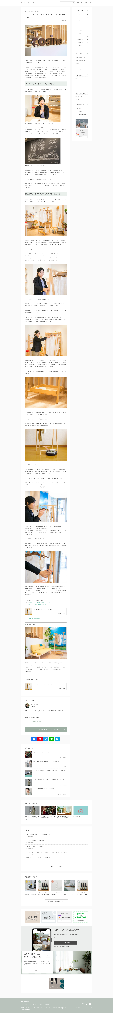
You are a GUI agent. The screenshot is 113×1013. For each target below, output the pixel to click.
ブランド (77, 88)
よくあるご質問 (55, 2)
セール (77, 81)
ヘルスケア (78, 36)
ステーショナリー (79, 33)
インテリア (78, 20)
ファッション (78, 14)
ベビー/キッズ (79, 45)
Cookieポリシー (49, 1007)
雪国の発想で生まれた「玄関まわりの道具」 (40, 602)
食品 (76, 48)
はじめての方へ (47, 2)
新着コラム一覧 (79, 96)
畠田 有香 (33, 706)
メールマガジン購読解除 (81, 114)
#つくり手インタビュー (36, 721)
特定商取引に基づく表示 (57, 1007)
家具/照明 (78, 26)
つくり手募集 (46, 1004)
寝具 (76, 23)
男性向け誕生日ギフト (80, 60)
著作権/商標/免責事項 (26, 1009)
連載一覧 (77, 99)
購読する (37, 970)
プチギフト (78, 66)
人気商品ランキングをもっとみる (56, 901)
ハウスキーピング (79, 42)
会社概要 (64, 1007)
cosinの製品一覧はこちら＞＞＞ (32, 618)
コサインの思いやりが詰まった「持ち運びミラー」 (41, 604)
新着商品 (77, 78)
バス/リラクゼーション (80, 39)
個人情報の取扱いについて (40, 1007)
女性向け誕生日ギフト (80, 57)
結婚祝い (77, 63)
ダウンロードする (65, 942)
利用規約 (22, 1007)
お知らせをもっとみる (56, 866)
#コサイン (27, 721)
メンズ (77, 17)
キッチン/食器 (79, 30)
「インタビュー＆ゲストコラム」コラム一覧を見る (45, 729)
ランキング (78, 84)
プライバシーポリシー (29, 1007)
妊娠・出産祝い (79, 70)
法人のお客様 (39, 1004)
